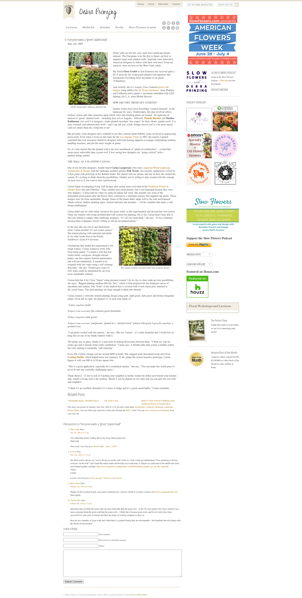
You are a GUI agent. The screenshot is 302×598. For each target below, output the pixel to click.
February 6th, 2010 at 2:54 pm (81, 503)
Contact (176, 4)
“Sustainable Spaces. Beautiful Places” (83, 400)
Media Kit (88, 28)
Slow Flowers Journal (142, 28)
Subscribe (163, 4)
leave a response (151, 410)
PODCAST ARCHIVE (219, 90)
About (151, 4)
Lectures (71, 28)
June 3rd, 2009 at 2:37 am (79, 432)
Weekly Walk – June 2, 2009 (105, 446)
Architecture (140, 407)
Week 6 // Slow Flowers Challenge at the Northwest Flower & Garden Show (158, 402)
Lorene (73, 451)
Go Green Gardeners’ (149, 90)
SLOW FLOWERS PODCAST (223, 73)
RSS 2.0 (129, 410)
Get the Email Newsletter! (200, 4)
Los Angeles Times (130, 136)
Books (119, 28)
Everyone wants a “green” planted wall (87, 39)
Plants (76, 410)
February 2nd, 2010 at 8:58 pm (81, 486)
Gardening (159, 407)
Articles (105, 28)
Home (141, 4)
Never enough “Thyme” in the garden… (107, 478)
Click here (224, 80)
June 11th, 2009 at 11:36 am (80, 455)
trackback (165, 410)
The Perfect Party (219, 320)
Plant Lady (74, 429)
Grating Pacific (76, 357)
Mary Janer (75, 483)
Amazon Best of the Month (224, 352)
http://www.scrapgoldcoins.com (164, 491)
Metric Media (142, 594)
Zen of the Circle (111, 400)
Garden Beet (75, 500)
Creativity (150, 407)
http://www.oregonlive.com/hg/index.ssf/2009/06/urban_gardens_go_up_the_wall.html (132, 466)
